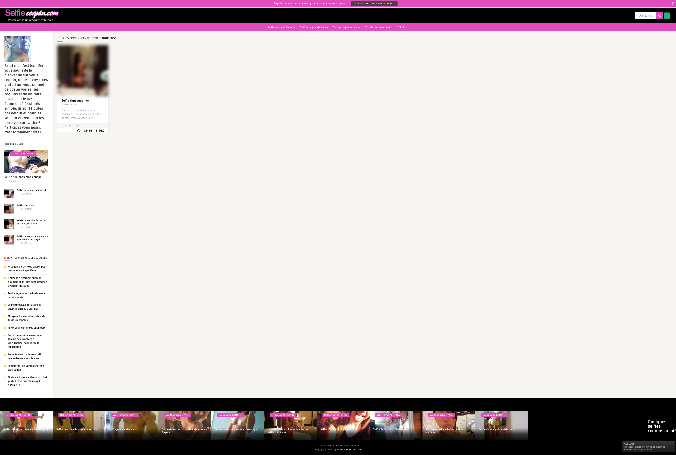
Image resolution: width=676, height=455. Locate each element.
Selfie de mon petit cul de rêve (496, 429)
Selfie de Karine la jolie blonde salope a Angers (185, 431)
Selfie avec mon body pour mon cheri (77, 429)
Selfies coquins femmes (281, 27)
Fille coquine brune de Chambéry (26, 327)
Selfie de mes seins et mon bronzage (236, 429)
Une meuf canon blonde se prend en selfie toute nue (288, 431)
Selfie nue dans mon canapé (23, 177)
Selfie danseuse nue (75, 100)
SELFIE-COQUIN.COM (351, 449)
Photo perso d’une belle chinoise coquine (444, 431)
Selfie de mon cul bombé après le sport (26, 429)
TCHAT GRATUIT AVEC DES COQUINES (27, 257)
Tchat (401, 27)
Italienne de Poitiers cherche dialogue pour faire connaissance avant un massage (27, 282)
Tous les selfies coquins (378, 27)
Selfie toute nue (26, 205)
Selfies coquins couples (346, 27)
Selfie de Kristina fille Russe (389, 429)
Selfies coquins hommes (314, 27)
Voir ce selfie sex (90, 130)
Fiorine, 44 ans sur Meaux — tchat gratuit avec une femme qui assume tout (27, 381)
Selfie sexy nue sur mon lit (31, 190)
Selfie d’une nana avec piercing (338, 429)
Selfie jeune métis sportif (123, 429)
